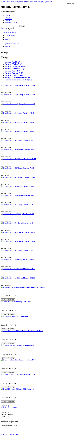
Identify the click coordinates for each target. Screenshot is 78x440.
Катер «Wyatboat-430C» (27, 360)
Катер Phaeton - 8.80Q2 (27, 241)
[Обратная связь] (21, 2)
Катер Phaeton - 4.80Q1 (27, 85)
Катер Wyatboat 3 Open (27, 374)
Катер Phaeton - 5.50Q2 (27, 104)
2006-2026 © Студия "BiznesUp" (12, 438)
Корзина (4, 28)
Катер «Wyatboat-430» (26, 345)
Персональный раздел (8, 32)
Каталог (7, 17)
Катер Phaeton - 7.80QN (27, 195)
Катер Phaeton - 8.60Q (26, 214)
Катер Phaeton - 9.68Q (26, 259)
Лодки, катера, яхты (12, 43)
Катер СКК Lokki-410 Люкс (32, 331)
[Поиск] (11, 2)
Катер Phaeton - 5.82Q (26, 122)
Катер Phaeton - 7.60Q (26, 186)
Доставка (8, 20)
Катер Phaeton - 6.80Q (26, 131)
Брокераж (8, 19)
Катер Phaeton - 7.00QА (27, 150)
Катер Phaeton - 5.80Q (26, 113)
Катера (7, 46)
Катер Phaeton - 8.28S (25, 204)
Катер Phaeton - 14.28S (26, 278)
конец (15, 407)
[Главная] (4, 2)
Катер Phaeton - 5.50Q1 (27, 95)
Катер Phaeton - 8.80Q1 (27, 232)
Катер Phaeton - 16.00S (26, 269)
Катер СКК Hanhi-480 (26, 389)
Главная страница (11, 35)
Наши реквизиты (11, 22)
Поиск (22, 26)
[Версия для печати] (45, 2)
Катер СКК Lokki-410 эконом (34, 287)
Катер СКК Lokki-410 (26, 302)
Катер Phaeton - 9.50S (25, 250)
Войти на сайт (70, 3)
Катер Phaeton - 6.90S (25, 140)
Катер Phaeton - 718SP (26, 168)
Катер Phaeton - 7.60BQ (27, 177)
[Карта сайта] (32, 2)
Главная (7, 15)
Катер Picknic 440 (21, 316)
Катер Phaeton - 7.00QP (27, 159)
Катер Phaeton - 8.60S (25, 223)
